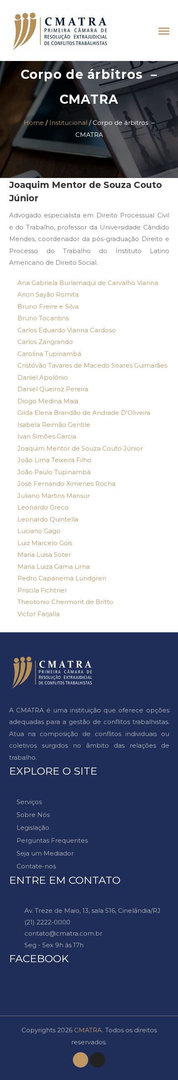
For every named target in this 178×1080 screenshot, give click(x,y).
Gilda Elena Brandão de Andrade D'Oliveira (83, 413)
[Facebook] (80, 1060)
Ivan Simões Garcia (46, 436)
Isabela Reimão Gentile (53, 425)
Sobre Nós (33, 815)
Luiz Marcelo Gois (44, 543)
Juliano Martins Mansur (53, 496)
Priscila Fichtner (42, 590)
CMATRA (88, 1030)
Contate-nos (36, 866)
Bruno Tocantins (43, 318)
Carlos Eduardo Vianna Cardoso (66, 330)
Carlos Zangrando (45, 342)
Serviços (29, 802)
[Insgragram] (97, 1060)
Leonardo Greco (43, 507)
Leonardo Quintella (47, 519)
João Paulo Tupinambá (54, 472)
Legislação (33, 827)
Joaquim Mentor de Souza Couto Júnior (80, 448)
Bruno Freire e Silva (48, 306)
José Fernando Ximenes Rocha (66, 484)
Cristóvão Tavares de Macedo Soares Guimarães (92, 365)
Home (34, 123)
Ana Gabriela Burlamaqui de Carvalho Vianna (87, 283)
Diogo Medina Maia (47, 401)
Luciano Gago (38, 531)
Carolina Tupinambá (49, 354)
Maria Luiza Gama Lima (53, 566)
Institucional (68, 123)
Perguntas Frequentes (52, 840)
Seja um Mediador (45, 853)
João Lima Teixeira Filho (54, 460)
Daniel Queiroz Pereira (52, 389)
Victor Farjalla (38, 614)
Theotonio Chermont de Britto (65, 602)
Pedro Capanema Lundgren (61, 578)
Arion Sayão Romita (48, 294)
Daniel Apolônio (42, 377)
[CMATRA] (61, 14)
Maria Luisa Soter (44, 554)
